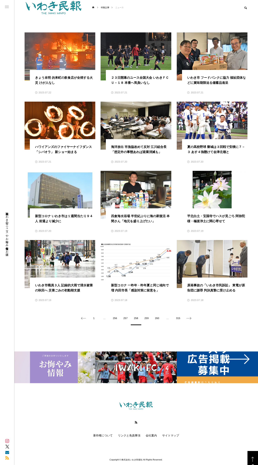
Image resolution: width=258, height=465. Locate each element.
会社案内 (151, 435)
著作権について (103, 435)
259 (146, 318)
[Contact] (7, 452)
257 (125, 318)
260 (157, 318)
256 (115, 318)
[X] (7, 447)
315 (178, 318)
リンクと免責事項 (129, 435)
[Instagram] (7, 441)
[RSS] (7, 458)
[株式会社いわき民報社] (53, 7)
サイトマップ (170, 435)
